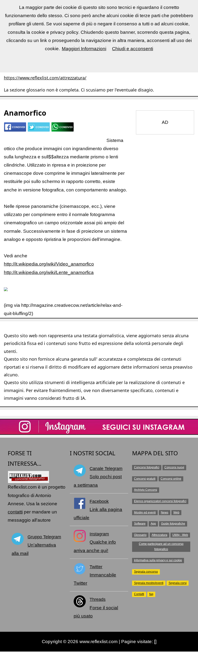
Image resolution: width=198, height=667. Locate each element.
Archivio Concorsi (145, 489)
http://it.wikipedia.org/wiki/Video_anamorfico (49, 264)
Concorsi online (171, 478)
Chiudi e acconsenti (132, 48)
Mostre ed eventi (145, 512)
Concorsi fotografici (146, 467)
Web (176, 512)
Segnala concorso (146, 571)
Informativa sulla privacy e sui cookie (158, 560)
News (164, 512)
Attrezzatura (159, 535)
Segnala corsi (178, 583)
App (153, 523)
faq (151, 594)
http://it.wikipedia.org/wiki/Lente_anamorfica (49, 272)
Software (140, 523)
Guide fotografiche (173, 523)
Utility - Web (180, 535)
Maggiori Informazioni (84, 48)
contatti (15, 511)
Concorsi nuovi (174, 467)
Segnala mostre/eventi (148, 583)
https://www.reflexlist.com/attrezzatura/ (45, 78)
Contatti (139, 594)
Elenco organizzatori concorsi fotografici (160, 501)
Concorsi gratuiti (145, 478)
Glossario (140, 535)
